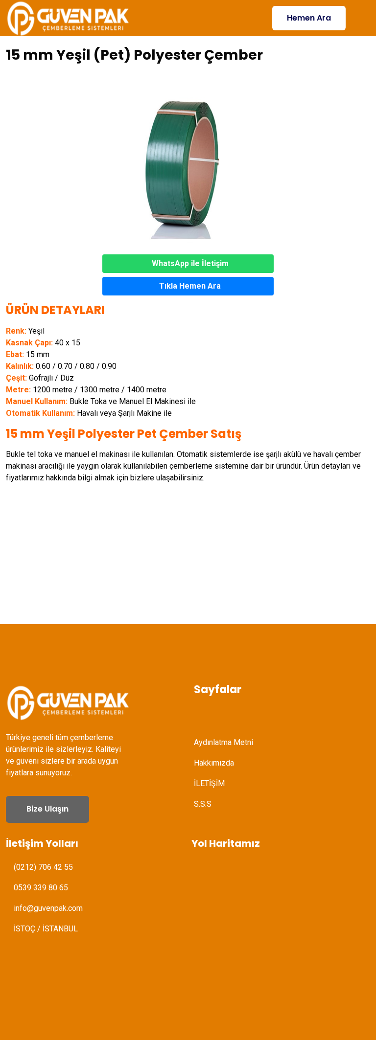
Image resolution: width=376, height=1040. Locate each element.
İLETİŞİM (209, 783)
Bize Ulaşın (47, 808)
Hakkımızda (214, 763)
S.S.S (203, 804)
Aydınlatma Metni (223, 742)
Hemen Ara (309, 17)
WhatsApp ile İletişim (190, 263)
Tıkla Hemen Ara (190, 286)
